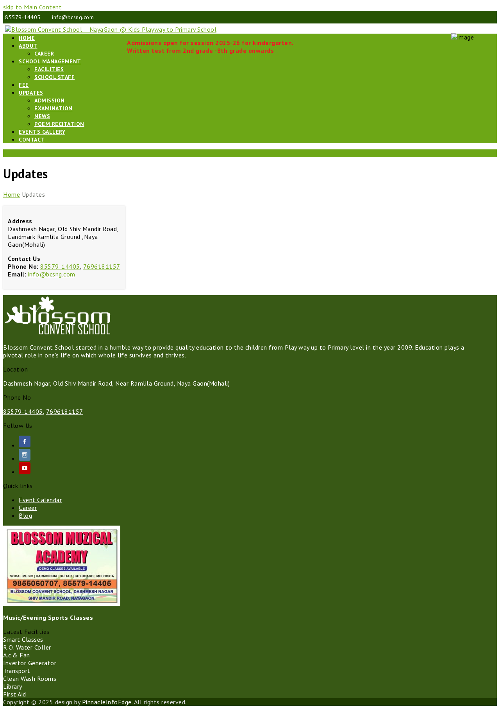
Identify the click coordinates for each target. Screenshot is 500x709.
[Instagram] (24, 458)
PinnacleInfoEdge (107, 702)
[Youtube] (24, 472)
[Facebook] (24, 445)
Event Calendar (40, 500)
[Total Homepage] (57, 333)
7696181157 (101, 266)
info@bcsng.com (51, 274)
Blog (25, 515)
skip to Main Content (32, 7)
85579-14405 (60, 266)
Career (28, 508)
